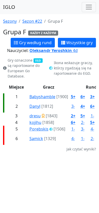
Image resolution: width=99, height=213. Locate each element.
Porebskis (38, 129)
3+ (92, 96)
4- (92, 129)
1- (92, 116)
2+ (73, 116)
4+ (82, 106)
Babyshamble (42, 96)
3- (73, 106)
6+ (82, 96)
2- (83, 122)
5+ (73, 96)
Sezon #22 (32, 21)
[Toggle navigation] (89, 7)
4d (53, 50)
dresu (35, 116)
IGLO (9, 7)
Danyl (34, 106)
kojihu (35, 122)
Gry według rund (35, 42)
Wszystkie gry (79, 42)
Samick (36, 138)
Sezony (10, 21)
